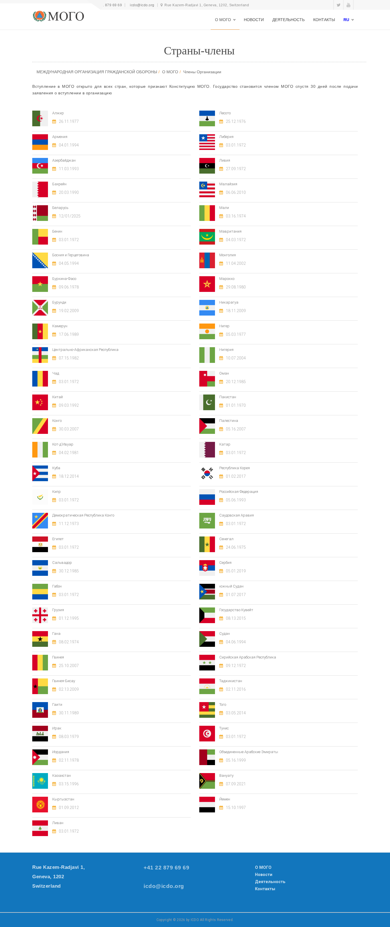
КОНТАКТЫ (324, 19)
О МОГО (170, 72)
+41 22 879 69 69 (107, 5)
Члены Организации (202, 72)
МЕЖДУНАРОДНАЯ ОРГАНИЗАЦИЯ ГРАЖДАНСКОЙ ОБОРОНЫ (97, 72)
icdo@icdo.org (142, 5)
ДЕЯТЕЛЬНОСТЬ (288, 19)
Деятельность (270, 881)
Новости (263, 874)
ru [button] (346, 19)
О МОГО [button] (223, 19)
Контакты (265, 889)
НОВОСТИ (254, 19)
